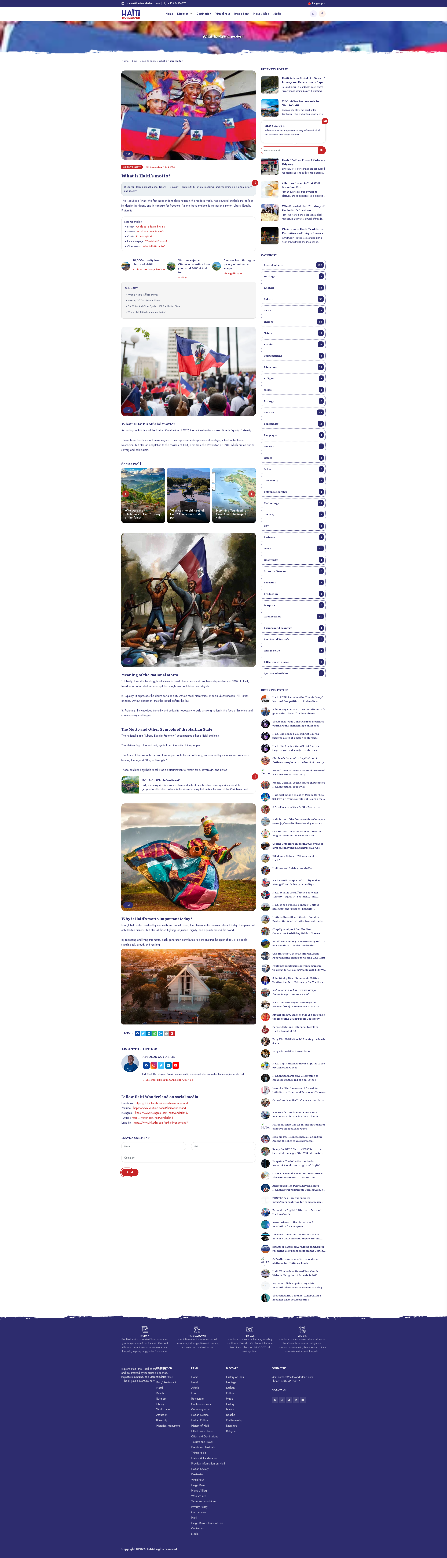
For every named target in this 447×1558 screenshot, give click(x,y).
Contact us (197, 1528)
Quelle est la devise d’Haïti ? (150, 226)
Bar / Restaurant (166, 1382)
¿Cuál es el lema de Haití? (150, 231)
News (293, 548)
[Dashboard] (322, 13)
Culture (293, 299)
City (293, 525)
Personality (293, 423)
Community (293, 480)
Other (293, 469)
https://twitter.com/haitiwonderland (152, 1118)
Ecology (293, 401)
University (161, 1420)
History (293, 321)
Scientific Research (293, 571)
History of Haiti (200, 1426)
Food (194, 1393)
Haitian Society (200, 1469)
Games (293, 457)
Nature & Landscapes (204, 1458)
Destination (204, 14)
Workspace (163, 1409)
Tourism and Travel (202, 1442)
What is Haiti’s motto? (156, 241)
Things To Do (293, 650)
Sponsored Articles (293, 673)
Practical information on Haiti (208, 1464)
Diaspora (293, 605)
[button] (125, 494)
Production (293, 593)
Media (277, 14)
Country (293, 514)
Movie (293, 389)
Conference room (201, 1404)
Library (160, 1404)
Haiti (149, 1549)
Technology (293, 503)
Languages (293, 435)
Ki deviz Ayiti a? (144, 236)
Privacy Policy (199, 1507)
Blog (134, 61)
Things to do (198, 1453)
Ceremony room (200, 1409)
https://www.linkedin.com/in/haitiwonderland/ (161, 1123)
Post (130, 1172)
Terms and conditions (203, 1501)
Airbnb (195, 1388)
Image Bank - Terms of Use (207, 1523)
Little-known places (293, 662)
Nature (293, 333)
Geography (293, 559)
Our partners (198, 1512)
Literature (293, 367)
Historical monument (168, 1426)
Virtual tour (222, 14)
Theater (293, 446)
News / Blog (261, 14)
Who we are (198, 1496)
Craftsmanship (293, 355)
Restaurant (197, 1399)
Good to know (148, 61)
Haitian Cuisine (200, 1415)
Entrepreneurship (293, 491)
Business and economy (293, 627)
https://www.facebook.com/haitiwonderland (162, 1103)
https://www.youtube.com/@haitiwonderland (159, 1108)
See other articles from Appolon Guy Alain (169, 1080)
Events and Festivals (293, 639)
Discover (183, 14)
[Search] (313, 13)
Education (293, 582)
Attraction (161, 1415)
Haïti (194, 1518)
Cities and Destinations (204, 1436)
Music (293, 310)
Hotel (159, 1388)
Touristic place (164, 1377)
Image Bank (241, 14)
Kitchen (293, 287)
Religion (293, 378)
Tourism (293, 412)
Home (169, 14)
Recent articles (293, 265)
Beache (293, 344)
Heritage (293, 276)
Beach (160, 1393)
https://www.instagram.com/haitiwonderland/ (161, 1113)
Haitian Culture (199, 1420)
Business (293, 537)
